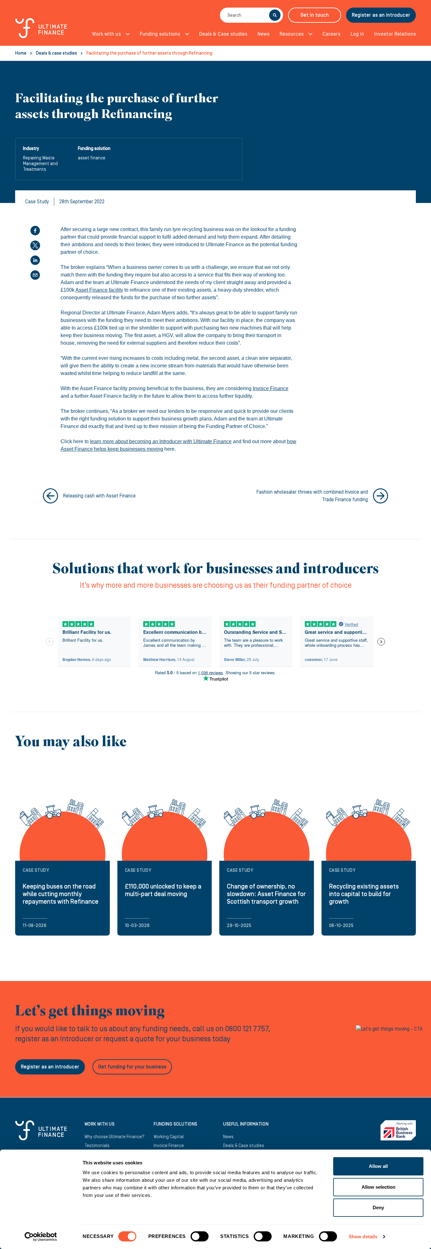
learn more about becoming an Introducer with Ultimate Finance (161, 441)
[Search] (274, 15)
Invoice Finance (270, 388)
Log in (357, 34)
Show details (363, 1236)
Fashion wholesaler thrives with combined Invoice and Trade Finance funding (312, 496)
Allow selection (378, 1187)
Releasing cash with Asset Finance (99, 496)
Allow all (378, 1166)
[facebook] (35, 230)
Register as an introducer (381, 15)
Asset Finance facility (99, 290)
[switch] (200, 1238)
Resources (292, 34)
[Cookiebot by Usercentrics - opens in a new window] (40, 1236)
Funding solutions (160, 34)
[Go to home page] (41, 31)
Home (21, 53)
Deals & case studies (56, 53)
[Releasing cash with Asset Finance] (50, 495)
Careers (331, 34)
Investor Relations (395, 34)
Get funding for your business (132, 1067)
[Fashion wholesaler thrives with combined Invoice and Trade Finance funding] (380, 495)
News (263, 34)
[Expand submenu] (126, 34)
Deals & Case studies (223, 34)
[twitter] (35, 245)
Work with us (106, 34)
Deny (378, 1207)
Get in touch (314, 15)
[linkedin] (35, 260)
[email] (35, 275)
